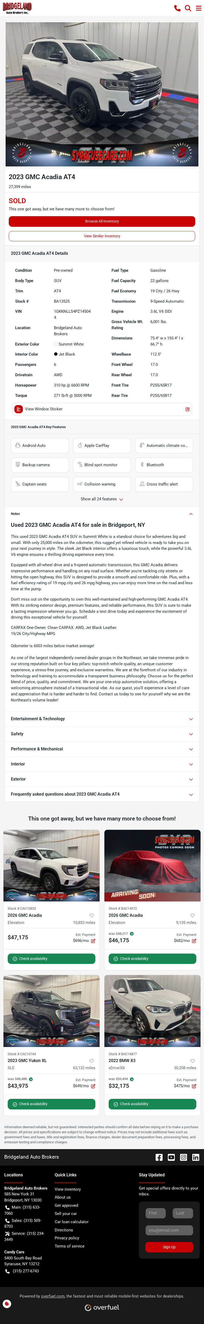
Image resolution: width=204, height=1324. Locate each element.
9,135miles (186, 922)
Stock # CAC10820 (22, 908)
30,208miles (185, 1067)
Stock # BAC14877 (123, 1054)
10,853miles (84, 922)
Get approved (66, 1205)
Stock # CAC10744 (22, 1054)
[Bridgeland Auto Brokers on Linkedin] (194, 1157)
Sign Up (169, 1247)
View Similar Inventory (102, 236)
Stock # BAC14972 (123, 908)
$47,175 (18, 937)
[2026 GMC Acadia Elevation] (51, 866)
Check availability (33, 958)
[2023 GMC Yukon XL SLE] (51, 1011)
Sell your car (66, 1213)
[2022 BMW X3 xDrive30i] (152, 1011)
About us (63, 1197)
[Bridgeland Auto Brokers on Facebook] (157, 1157)
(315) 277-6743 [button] (26, 1271)
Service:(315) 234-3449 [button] (24, 1236)
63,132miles (84, 1067)
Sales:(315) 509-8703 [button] (22, 1223)
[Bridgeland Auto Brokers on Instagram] (181, 1157)
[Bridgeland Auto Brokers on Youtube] (169, 1157)
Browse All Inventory (102, 221)
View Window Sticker (43, 409)
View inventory (68, 1189)
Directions (64, 1230)
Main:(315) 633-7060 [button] (22, 1210)
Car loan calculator (71, 1221)
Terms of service (69, 1246)
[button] (177, 8)
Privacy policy (67, 1238)
